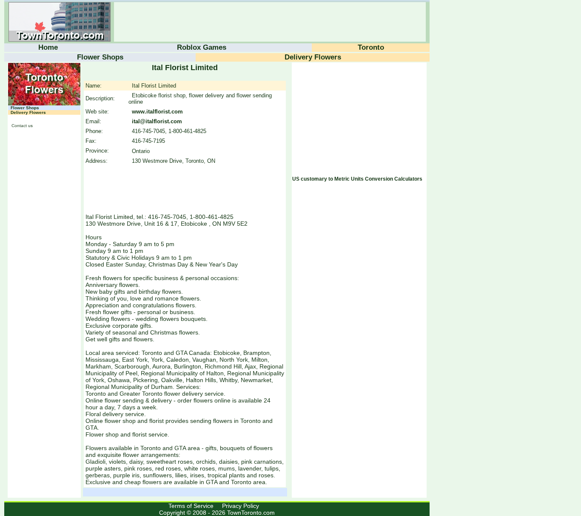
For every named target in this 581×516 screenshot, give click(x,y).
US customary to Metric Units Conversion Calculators (357, 179)
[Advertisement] (269, 22)
